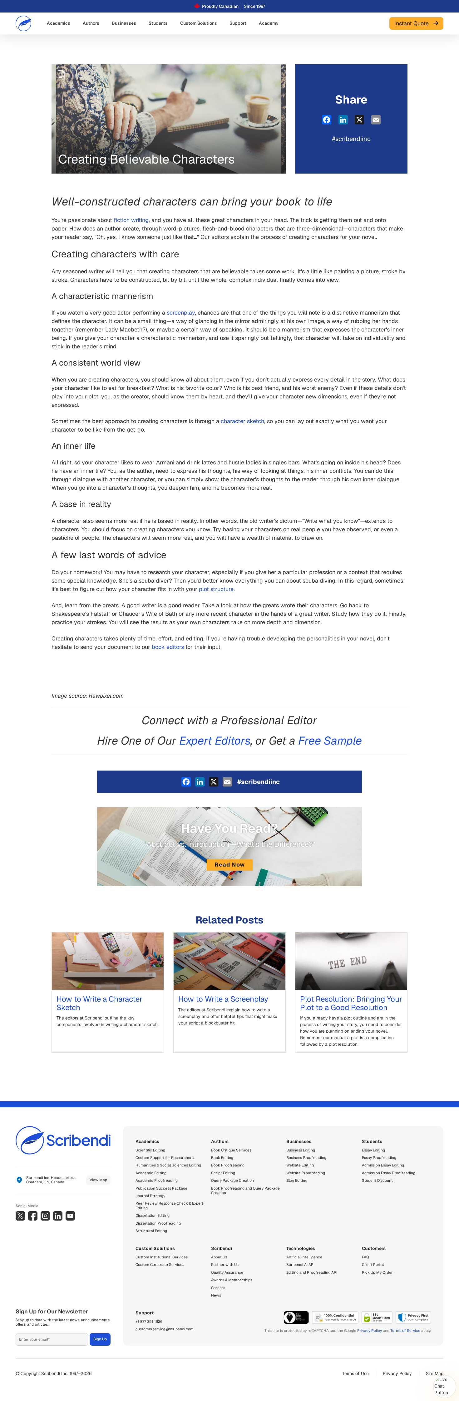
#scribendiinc (351, 139)
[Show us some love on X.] (20, 1216)
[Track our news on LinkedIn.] (57, 1216)
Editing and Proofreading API (311, 1272)
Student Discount (377, 1180)
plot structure (216, 589)
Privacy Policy (369, 1330)
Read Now (230, 864)
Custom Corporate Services (160, 1264)
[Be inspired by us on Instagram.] (45, 1216)
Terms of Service (405, 1330)
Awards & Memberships (231, 1279)
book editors (168, 646)
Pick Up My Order (377, 1272)
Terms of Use (355, 1373)
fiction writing (131, 220)
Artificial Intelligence (304, 1257)
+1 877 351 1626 (149, 1321)
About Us (219, 1257)
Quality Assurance (227, 1272)
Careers (218, 1287)
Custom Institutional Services (162, 1257)
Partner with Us (225, 1264)
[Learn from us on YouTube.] (70, 1216)
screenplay (181, 312)
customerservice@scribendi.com (165, 1329)
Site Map (434, 1373)
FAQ (365, 1257)
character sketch (242, 421)
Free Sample (330, 740)
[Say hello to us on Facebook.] (32, 1216)
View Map (98, 1179)
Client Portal (373, 1264)
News (216, 1295)
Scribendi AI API (300, 1264)
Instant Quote (413, 23)
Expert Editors (215, 740)
